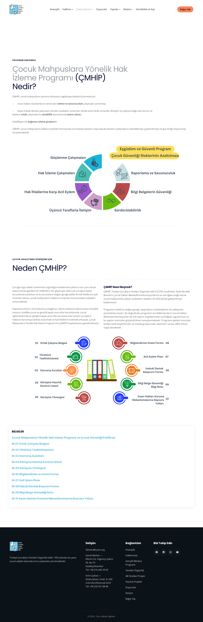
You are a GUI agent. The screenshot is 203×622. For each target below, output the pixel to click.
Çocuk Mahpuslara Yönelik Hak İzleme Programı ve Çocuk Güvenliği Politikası (63, 437)
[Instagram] (170, 552)
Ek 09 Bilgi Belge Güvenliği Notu (32, 492)
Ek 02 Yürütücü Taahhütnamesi (32, 450)
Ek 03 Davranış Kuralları (28, 456)
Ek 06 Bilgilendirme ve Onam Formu (35, 474)
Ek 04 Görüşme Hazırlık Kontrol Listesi (37, 462)
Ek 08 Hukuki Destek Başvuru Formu (35, 486)
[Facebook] (157, 552)
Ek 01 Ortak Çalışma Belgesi (30, 443)
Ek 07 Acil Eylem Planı (26, 480)
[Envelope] (177, 552)
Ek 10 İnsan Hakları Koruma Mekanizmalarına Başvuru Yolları (52, 498)
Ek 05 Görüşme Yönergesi (29, 468)
